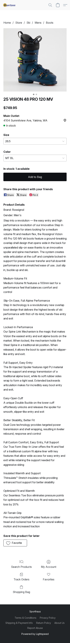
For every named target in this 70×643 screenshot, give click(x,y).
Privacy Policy (48, 617)
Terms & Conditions (25, 617)
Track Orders (21, 579)
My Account (48, 566)
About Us (59, 622)
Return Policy (43, 622)
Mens (38, 22)
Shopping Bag (21, 592)
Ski (28, 22)
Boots (49, 22)
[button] (9, 5)
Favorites (48, 579)
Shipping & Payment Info (19, 622)
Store (18, 22)
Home (7, 22)
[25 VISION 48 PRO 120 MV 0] (35, 60)
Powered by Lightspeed (35, 633)
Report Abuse (35, 627)
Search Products (21, 566)
